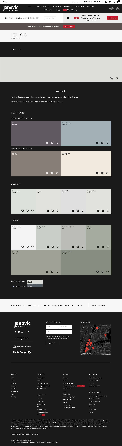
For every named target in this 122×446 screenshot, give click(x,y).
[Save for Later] (117, 78)
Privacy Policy (49, 338)
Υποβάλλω (52, 343)
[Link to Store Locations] (95, 340)
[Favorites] (110, 1)
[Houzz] (28, 332)
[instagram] (19, 332)
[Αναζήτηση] (114, 1)
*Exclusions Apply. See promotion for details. (24, 434)
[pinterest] (25, 332)
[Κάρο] (117, 1)
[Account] (106, 1)
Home (13, 49)
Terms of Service (60, 338)
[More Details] (47, 143)
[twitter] (22, 332)
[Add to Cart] (111, 78)
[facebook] (15, 332)
